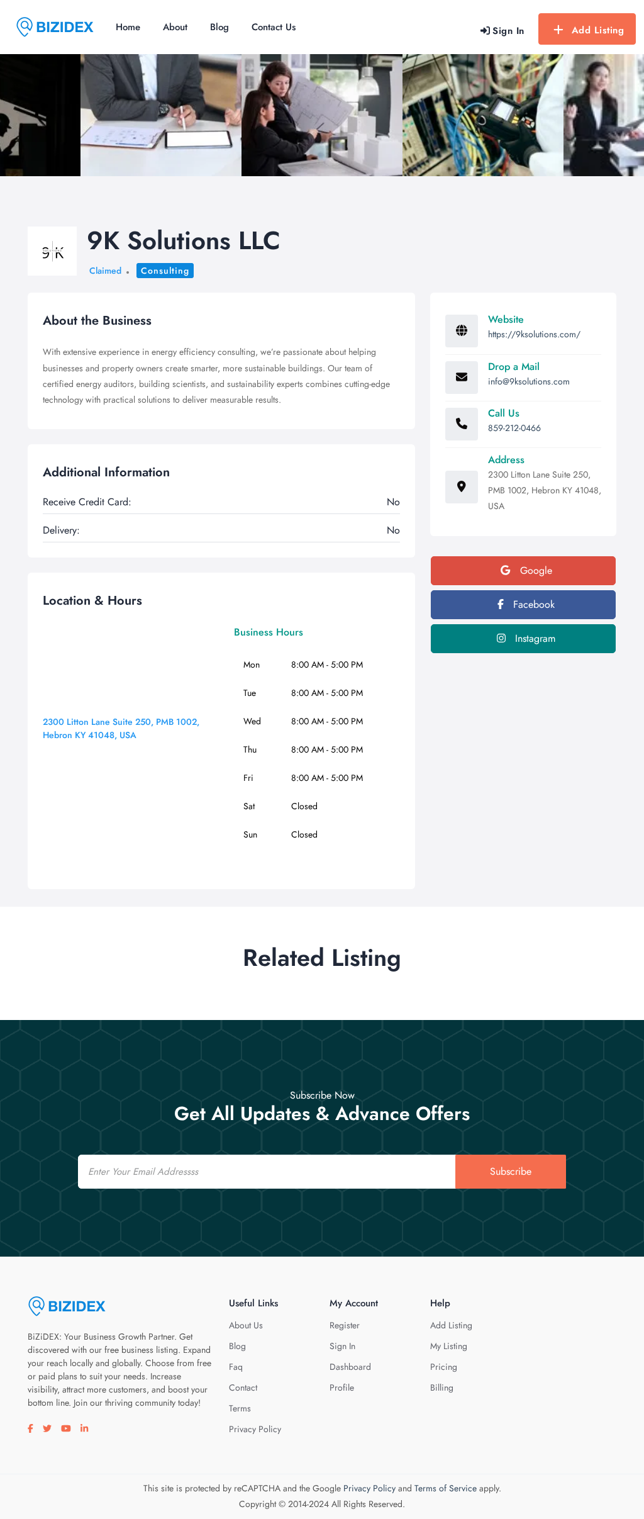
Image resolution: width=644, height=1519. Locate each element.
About (175, 27)
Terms (240, 1408)
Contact (243, 1387)
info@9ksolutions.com (529, 381)
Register (345, 1325)
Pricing (443, 1366)
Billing (441, 1387)
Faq (236, 1366)
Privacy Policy (255, 1429)
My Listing (448, 1346)
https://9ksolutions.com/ (534, 334)
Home (128, 27)
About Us (246, 1325)
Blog (219, 27)
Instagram (533, 638)
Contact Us (274, 27)
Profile (342, 1387)
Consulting (165, 270)
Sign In (342, 1346)
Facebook (532, 604)
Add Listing (598, 30)
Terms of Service (445, 1488)
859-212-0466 (514, 428)
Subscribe (510, 1171)
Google (534, 570)
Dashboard (350, 1366)
